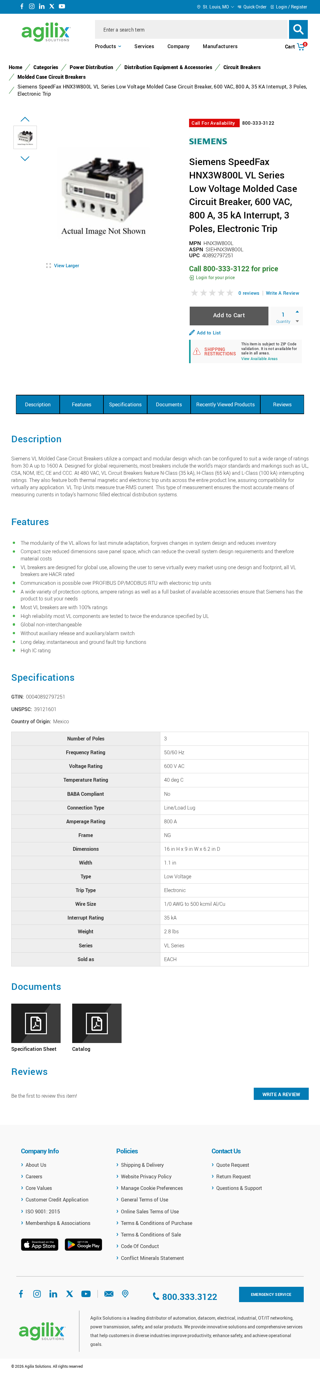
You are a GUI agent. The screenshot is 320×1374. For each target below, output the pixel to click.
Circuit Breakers (242, 67)
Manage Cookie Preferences (152, 1188)
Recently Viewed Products (225, 404)
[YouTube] (62, 7)
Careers (34, 1176)
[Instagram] (32, 7)
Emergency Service (271, 1294)
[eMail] (109, 1295)
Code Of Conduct (140, 1246)
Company (178, 46)
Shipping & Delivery (142, 1164)
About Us (36, 1164)
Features (81, 404)
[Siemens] (208, 140)
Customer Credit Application (57, 1199)
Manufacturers (220, 46)
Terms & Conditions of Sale (151, 1234)
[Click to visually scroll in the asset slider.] (25, 119)
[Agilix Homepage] (42, 1331)
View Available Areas (259, 359)
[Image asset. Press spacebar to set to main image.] (25, 137)
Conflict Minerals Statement (152, 1258)
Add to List (209, 332)
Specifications (125, 404)
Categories (45, 67)
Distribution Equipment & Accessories (168, 67)
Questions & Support (239, 1188)
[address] (125, 1295)
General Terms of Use (144, 1199)
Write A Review (282, 293)
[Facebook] (22, 7)
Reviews (282, 404)
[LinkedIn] (42, 7)
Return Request (233, 1176)
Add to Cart (229, 315)
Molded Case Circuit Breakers (52, 76)
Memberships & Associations (58, 1223)
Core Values (39, 1188)
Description (38, 404)
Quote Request (232, 1164)
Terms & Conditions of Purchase (156, 1223)
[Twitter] (52, 7)
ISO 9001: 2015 (43, 1211)
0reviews (249, 293)
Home (15, 67)
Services (144, 46)
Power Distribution (91, 67)
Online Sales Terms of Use (150, 1211)
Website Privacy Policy (146, 1176)
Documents (169, 404)
